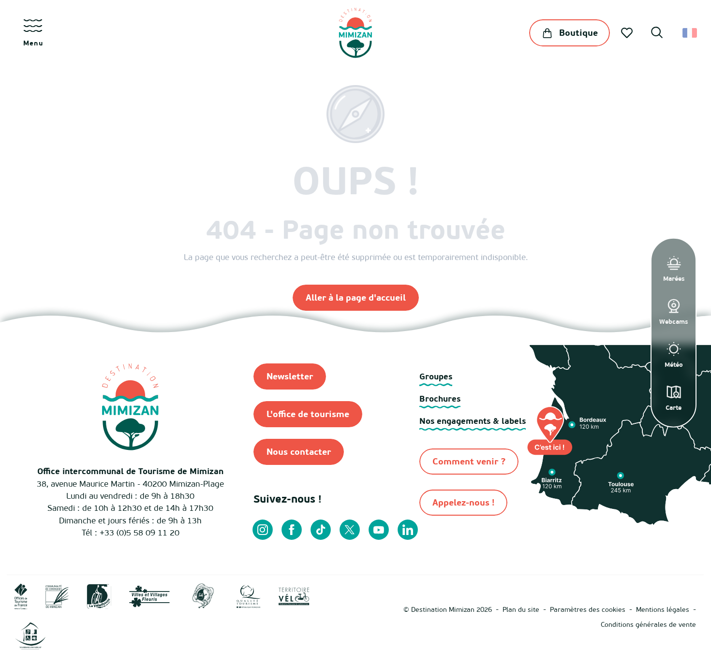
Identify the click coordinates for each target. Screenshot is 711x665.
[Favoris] (628, 33)
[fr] (690, 33)
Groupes (435, 376)
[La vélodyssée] (99, 596)
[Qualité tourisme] (249, 596)
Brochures (439, 398)
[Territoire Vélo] (294, 596)
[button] (657, 33)
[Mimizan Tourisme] (355, 33)
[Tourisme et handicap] (30, 635)
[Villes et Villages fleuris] (149, 596)
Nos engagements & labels (472, 421)
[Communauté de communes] (57, 596)
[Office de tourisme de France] (21, 596)
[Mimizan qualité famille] (203, 596)
